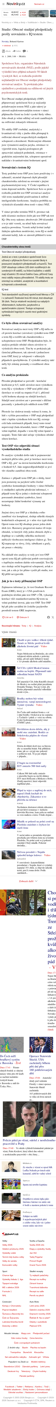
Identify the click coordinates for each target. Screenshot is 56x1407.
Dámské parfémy (30, 1366)
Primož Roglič (36, 1261)
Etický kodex (28, 1389)
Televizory (25, 1371)
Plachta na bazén (38, 1347)
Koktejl (20, 804)
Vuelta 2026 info (37, 1245)
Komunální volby (9, 1265)
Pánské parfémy (27, 1376)
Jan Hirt (33, 1253)
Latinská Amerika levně (12, 1322)
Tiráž (46, 1386)
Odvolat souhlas (15, 1392)
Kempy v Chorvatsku (11, 1306)
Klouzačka (39, 1352)
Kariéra (38, 1386)
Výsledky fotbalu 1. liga (12, 1279)
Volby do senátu (9, 1261)
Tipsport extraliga (10, 1283)
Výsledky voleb (9, 1253)
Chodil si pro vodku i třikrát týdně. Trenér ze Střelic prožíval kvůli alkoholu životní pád (35, 643)
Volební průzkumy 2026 (13, 1249)
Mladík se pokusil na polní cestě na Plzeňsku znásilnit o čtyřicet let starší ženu (35, 824)
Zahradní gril (34, 1357)
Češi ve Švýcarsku (10, 1318)
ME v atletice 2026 (10, 1287)
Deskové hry (13, 1371)
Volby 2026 (7, 1245)
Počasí (20, 709)
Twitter (20, 1386)
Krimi (19, 650)
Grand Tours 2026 (38, 1265)
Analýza (37, 626)
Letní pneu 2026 (37, 1306)
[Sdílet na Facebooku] (48, 617)
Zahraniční (21, 859)
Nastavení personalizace (36, 1392)
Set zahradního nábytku (16, 1357)
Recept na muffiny (38, 1279)
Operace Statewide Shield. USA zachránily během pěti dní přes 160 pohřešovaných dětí (40, 1064)
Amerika (20, 678)
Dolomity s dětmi (9, 1326)
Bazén (25, 1347)
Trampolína (15, 1352)
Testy (24, 626)
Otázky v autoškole (38, 1322)
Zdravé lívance (36, 1283)
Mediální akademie (12, 1389)
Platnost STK (35, 1326)
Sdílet (18, 51)
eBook (8, 51)
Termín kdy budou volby (13, 1257)
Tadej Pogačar (36, 1257)
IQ (30, 626)
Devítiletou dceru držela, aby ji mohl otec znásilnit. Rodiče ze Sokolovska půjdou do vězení (33, 732)
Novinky (5, 41)
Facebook (9, 1386)
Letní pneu (45, 1366)
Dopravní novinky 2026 (40, 1314)
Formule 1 (7, 1291)
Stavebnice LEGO (12, 1366)
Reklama (29, 1386)
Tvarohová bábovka (39, 1287)
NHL (4, 1295)
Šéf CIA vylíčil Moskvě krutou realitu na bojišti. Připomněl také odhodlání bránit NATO (34, 671)
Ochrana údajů (43, 1389)
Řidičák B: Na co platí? (40, 1318)
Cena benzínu (36, 1338)
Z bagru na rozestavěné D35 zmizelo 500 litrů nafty (31, 764)
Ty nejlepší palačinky (39, 1275)
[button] (8, 642)
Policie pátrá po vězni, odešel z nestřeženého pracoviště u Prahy (29, 1142)
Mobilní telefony (38, 1362)
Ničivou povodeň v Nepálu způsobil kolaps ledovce (31, 853)
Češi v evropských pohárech (27, 1343)
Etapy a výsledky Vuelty (40, 1249)
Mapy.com (26, 1333)
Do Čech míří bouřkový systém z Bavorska (10, 1059)
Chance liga (7, 1275)
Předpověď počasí (41, 1333)
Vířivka (46, 1357)
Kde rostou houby (19, 1338)
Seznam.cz (39, 4)
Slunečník (27, 1352)
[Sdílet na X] (52, 617)
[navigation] (3, 4)
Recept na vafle (37, 1291)
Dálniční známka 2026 (40, 1310)
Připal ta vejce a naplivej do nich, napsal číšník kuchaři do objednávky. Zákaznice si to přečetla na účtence (34, 794)
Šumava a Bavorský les (13, 1314)
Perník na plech (37, 1295)
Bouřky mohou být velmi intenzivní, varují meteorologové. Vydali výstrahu (34, 701)
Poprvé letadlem (9, 1310)
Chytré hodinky (39, 1371)
